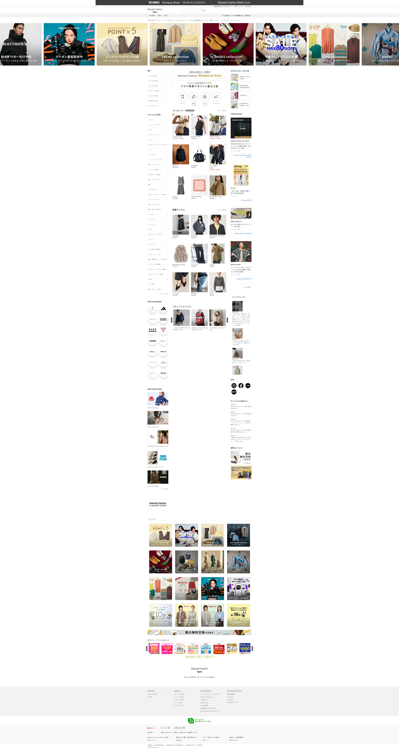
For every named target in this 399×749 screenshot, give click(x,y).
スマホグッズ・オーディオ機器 (157, 269)
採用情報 (199, 745)
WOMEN (152, 15)
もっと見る (165, 489)
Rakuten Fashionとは (207, 697)
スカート (150, 139)
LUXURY (150, 697)
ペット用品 (151, 284)
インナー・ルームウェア (155, 159)
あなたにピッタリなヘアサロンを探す (158, 737)
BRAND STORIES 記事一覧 (244, 279)
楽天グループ (238, 6)
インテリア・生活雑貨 (154, 264)
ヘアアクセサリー (153, 189)
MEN (159, 15)
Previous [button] (147, 44)
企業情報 (150, 745)
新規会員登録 (231, 694)
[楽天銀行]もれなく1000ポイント (223, 6)
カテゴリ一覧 (164, 293)
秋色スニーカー (214, 20)
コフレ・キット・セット (155, 254)
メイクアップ (152, 224)
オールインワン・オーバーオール (157, 144)
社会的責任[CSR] (190, 745)
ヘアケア (150, 239)
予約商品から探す (153, 101)
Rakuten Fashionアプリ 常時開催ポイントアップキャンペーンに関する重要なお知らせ (241, 422)
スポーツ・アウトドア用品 (155, 274)
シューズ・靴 (152, 154)
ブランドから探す (153, 81)
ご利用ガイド (204, 700)
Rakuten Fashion (164, 10)
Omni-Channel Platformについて (210, 711)
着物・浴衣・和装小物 (154, 209)
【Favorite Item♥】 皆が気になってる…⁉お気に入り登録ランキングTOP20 (241, 343)
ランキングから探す (153, 91)
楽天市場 (247, 6)
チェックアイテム (169, 20)
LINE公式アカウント (232, 702)
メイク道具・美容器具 (154, 249)
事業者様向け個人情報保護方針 (175, 745)
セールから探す (152, 76)
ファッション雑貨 (153, 169)
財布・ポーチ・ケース (154, 179)
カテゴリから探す (153, 96)
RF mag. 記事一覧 (246, 200)
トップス (150, 120)
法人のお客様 (204, 705)
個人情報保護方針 (159, 745)
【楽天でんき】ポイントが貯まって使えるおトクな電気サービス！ (179, 732)
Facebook (230, 697)
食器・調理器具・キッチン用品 (157, 259)
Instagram (230, 699)
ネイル (150, 229)
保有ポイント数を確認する (236, 737)
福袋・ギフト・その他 (154, 289)
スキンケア (151, 214)
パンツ (150, 130)
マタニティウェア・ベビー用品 (157, 194)
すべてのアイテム (153, 106)
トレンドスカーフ (181, 20)
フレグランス (152, 244)
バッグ (150, 149)
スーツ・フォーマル (153, 199)
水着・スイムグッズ (153, 204)
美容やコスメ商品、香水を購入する (186, 737)
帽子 (149, 184)
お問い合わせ (204, 702)
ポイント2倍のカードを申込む (211, 737)
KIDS (165, 15)
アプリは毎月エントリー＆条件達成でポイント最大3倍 (236, 15)
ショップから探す (153, 86)
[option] (67, 44)
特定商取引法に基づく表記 (208, 708)
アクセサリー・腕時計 (154, 174)
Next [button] (251, 44)
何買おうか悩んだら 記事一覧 (243, 233)
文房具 (150, 279)
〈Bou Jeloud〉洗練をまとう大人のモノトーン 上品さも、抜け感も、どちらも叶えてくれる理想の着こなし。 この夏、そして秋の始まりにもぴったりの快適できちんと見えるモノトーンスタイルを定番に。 (241, 319)
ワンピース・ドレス (153, 134)
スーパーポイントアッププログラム (210, 694)
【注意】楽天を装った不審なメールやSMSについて (199, 657)
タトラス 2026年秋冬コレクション (198, 20)
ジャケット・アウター (154, 125)
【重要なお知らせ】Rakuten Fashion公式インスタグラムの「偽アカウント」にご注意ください (241, 439)
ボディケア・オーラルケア (155, 234)
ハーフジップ (224, 20)
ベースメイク (152, 219)
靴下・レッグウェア (153, 164)
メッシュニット (235, 20)
